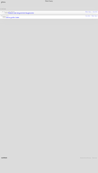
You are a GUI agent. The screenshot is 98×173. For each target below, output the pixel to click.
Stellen (65, 140)
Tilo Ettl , (88, 16)
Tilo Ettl (95, 11)
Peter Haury (94, 16)
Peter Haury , (89, 11)
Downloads (65, 145)
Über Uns (65, 135)
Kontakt (65, 136)
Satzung (65, 143)
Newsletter (65, 138)
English (65, 146)
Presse (64, 141)
